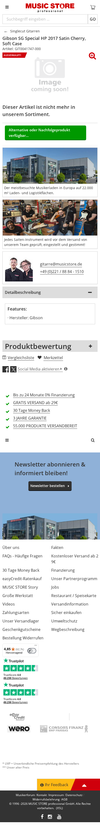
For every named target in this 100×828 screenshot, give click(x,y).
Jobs (55, 587)
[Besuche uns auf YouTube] (59, 817)
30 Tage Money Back (20, 570)
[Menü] (36, 646)
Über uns (10, 547)
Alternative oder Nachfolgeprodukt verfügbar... (39, 132)
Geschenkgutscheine (21, 629)
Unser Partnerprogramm (74, 578)
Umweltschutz (64, 621)
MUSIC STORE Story (20, 587)
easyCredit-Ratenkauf (22, 578)
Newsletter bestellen (47, 485)
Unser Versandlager (20, 621)
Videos (8, 604)
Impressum (56, 795)
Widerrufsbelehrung (46, 799)
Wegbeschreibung (67, 629)
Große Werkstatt (17, 595)
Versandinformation (69, 604)
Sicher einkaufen (66, 612)
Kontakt (42, 795)
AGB (64, 799)
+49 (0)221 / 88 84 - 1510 (62, 271)
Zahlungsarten (15, 612)
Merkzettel (53, 357)
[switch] (31, 650)
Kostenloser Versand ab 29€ (74, 558)
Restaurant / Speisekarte (73, 595)
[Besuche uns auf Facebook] (42, 817)
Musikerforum (25, 795)
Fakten (57, 547)
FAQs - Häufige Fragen (22, 556)
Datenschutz (74, 795)
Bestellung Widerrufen (22, 638)
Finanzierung (63, 570)
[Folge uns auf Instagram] (50, 817)
